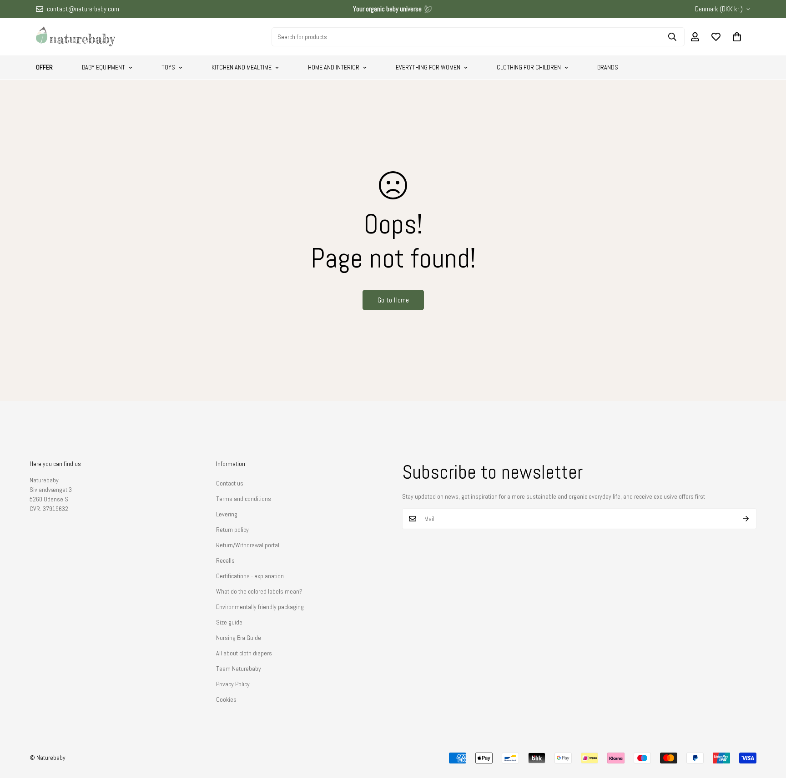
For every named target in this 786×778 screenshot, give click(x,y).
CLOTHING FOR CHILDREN (529, 67)
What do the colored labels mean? (259, 591)
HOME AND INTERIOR (333, 67)
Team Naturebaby (238, 668)
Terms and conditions (243, 499)
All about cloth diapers (244, 653)
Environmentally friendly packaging (260, 607)
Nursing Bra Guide (238, 638)
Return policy (232, 529)
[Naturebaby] (76, 37)
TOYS (168, 67)
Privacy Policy (233, 684)
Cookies (226, 699)
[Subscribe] (746, 518)
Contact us (229, 483)
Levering (226, 514)
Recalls (225, 560)
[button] (736, 36)
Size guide (229, 622)
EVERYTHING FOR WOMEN (428, 67)
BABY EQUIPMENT (103, 67)
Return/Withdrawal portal (247, 545)
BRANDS (607, 67)
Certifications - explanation (250, 576)
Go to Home (393, 300)
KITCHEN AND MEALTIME (242, 67)
